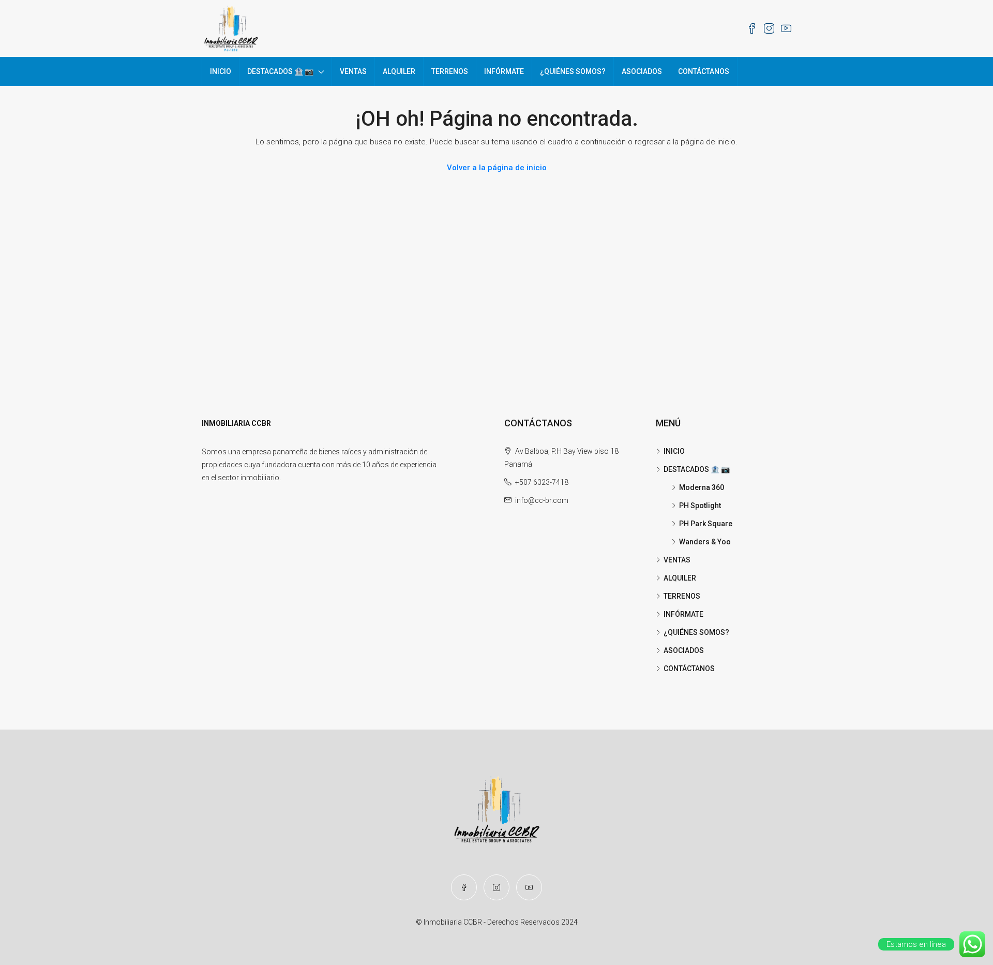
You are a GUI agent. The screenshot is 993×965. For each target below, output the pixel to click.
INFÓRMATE (504, 71)
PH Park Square (705, 523)
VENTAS (353, 71)
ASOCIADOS (642, 71)
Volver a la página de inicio (497, 167)
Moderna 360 (701, 487)
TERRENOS (449, 71)
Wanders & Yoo (705, 542)
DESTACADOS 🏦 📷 (280, 71)
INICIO (220, 71)
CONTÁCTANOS (703, 71)
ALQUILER (399, 71)
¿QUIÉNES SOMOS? (573, 71)
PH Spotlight (700, 505)
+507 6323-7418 (541, 482)
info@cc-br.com (541, 500)
